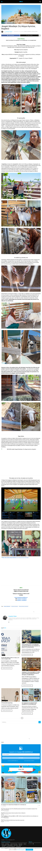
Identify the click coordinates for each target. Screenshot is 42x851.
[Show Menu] (1, 1)
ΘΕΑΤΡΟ (20, 845)
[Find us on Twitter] (31, 843)
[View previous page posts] (20, 718)
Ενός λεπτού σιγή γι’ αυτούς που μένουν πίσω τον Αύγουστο (14, 812)
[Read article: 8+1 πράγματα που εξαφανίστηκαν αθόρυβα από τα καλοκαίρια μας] (31, 695)
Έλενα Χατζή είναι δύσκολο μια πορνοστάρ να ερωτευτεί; (14, 820)
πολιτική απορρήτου (21, 760)
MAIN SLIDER (34, 31)
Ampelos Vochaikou (22, 598)
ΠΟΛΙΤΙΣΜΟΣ (4, 845)
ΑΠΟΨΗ (24, 642)
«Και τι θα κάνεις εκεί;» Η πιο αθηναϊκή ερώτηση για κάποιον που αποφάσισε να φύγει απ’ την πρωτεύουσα (31, 646)
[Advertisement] (20, 610)
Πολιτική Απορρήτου (21, 849)
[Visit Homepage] (21, 2)
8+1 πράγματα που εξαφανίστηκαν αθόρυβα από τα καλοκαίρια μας (29, 703)
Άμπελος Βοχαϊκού (14, 606)
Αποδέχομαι (29, 849)
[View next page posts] (22, 718)
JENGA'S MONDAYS (28, 31)
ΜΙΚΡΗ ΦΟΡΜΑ (4, 700)
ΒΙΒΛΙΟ (24, 669)
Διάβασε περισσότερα (7, 668)
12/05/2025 (16, 31)
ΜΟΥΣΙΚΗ (3, 846)
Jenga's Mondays (7, 606)
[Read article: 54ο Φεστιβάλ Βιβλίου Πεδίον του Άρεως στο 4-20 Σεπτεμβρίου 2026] (10, 643)
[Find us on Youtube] (33, 843)
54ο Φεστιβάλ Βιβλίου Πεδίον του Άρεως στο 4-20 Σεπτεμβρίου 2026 (10, 658)
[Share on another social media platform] (40, 35)
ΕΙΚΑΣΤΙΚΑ (16, 845)
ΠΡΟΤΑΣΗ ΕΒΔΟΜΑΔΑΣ (11, 846)
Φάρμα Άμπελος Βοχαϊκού (23, 606)
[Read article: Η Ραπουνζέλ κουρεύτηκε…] (10, 695)
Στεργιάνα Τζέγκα (8, 31)
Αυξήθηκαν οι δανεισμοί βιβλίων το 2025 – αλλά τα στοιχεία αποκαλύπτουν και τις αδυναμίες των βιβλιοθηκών (31, 673)
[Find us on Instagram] (30, 843)
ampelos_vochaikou (21, 600)
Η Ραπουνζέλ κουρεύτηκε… (7, 702)
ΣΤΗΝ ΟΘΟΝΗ (10, 845)
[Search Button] (40, 1)
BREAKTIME (25, 700)
